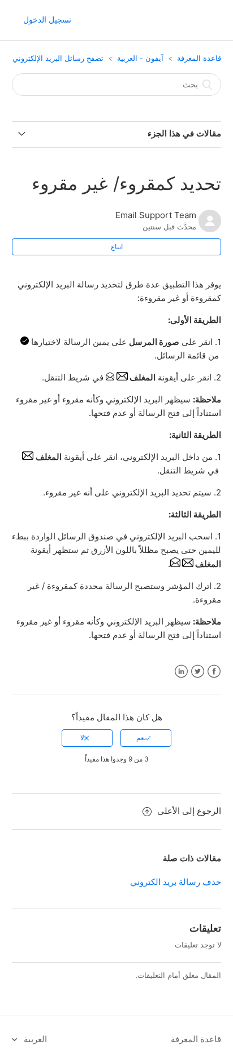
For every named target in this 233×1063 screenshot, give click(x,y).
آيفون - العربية (140, 58)
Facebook (214, 672)
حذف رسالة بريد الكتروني (175, 881)
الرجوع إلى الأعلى (189, 810)
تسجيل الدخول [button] (47, 19)
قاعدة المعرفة (199, 58)
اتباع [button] (117, 246)
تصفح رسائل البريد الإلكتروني (57, 58)
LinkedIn (181, 672)
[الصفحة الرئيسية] (210, 20)
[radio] (145, 737)
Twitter (198, 672)
